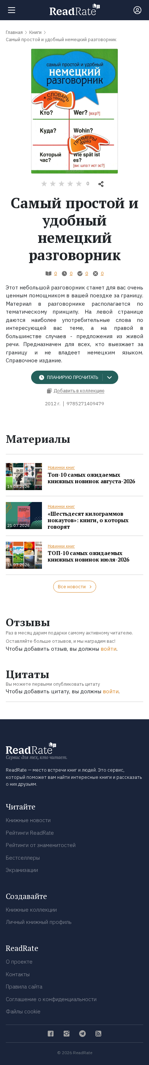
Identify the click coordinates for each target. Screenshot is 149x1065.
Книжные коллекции (31, 909)
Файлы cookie (23, 1011)
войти (108, 648)
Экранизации (22, 870)
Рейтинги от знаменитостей (41, 845)
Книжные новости (28, 820)
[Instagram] (66, 1033)
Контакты (18, 974)
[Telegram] (82, 1033)
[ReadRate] (75, 9)
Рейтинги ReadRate (30, 832)
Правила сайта (24, 986)
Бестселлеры (23, 857)
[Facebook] (50, 1033)
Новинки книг (61, 467)
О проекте (19, 961)
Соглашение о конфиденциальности (51, 999)
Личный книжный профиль (39, 921)
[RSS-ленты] (98, 1033)
